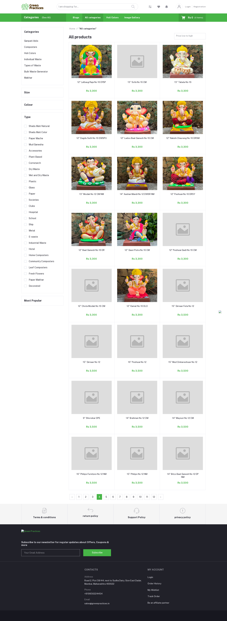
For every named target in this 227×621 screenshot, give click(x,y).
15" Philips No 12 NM (137, 474)
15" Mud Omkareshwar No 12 (182, 362)
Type (27, 117)
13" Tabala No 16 (182, 82)
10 (140, 497)
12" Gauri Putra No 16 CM (137, 250)
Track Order (154, 596)
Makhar (28, 77)
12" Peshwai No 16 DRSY (182, 194)
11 (147, 497)
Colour (28, 104)
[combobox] (190, 36)
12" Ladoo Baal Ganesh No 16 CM (137, 138)
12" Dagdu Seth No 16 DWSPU (91, 138)
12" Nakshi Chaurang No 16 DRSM (183, 138)
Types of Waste (32, 65)
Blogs (76, 17)
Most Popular (33, 300)
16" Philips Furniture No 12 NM (91, 474)
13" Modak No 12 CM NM (91, 194)
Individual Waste (33, 59)
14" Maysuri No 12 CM (183, 418)
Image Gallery (132, 17)
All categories (93, 17)
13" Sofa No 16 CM (137, 82)
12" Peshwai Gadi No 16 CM (183, 250)
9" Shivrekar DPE (91, 418)
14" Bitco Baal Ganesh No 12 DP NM (183, 475)
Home (72, 28)
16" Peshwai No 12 (137, 362)
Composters (30, 47)
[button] (166, 6)
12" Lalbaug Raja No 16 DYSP (91, 82)
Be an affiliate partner (158, 603)
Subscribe (97, 552)
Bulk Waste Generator (36, 71)
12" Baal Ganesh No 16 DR (92, 250)
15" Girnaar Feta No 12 (183, 306)
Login (188, 6)
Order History (154, 583)
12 (154, 497)
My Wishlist (153, 590)
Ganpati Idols (31, 41)
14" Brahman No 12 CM (137, 418)
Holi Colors (112, 17)
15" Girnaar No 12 (91, 362)
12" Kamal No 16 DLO (137, 306)
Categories (31, 31)
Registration (200, 6)
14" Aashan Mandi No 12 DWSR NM (137, 194)
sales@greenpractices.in (97, 603)
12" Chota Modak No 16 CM (91, 306)
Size (27, 92)
